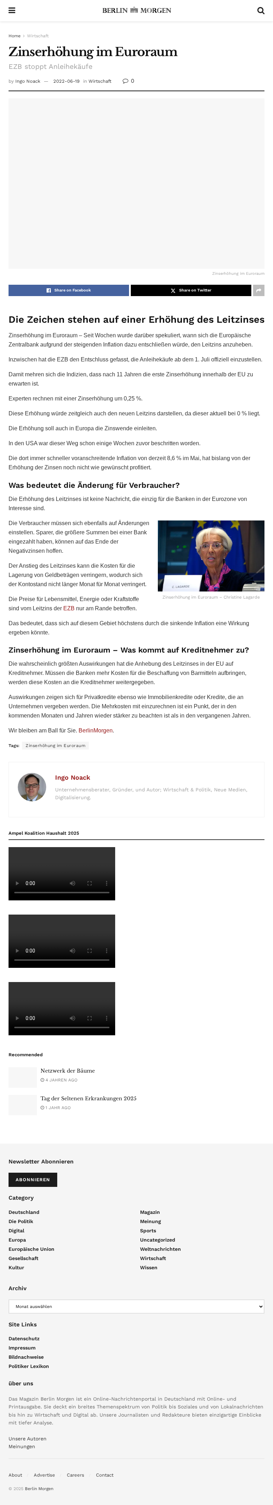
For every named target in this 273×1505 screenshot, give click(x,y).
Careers (75, 1475)
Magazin (150, 1212)
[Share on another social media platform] (258, 290)
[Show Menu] (12, 10)
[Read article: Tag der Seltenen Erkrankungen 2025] (23, 1105)
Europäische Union (31, 1249)
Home (15, 35)
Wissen (148, 1267)
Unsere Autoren (28, 1438)
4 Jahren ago (60, 1080)
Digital (16, 1230)
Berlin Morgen (39, 1488)
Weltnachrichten (160, 1249)
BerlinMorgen (96, 730)
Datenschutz (24, 1338)
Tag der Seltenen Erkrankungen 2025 (88, 1098)
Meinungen (22, 1446)
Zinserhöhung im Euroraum (55, 745)
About (15, 1475)
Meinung (150, 1221)
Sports (148, 1230)
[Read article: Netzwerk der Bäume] (23, 1077)
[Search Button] (260, 10)
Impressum (22, 1348)
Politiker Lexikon (29, 1366)
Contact (104, 1475)
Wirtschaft (38, 35)
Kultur (16, 1267)
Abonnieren (33, 1179)
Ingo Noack (27, 81)
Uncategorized (157, 1240)
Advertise (44, 1475)
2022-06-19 (66, 81)
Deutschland (24, 1212)
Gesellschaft (23, 1258)
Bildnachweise (26, 1357)
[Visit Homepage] (136, 11)
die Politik (21, 1221)
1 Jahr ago (57, 1107)
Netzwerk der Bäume (68, 1071)
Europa (17, 1240)
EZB (69, 608)
